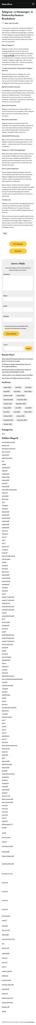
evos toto (5, 805)
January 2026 (20, 395)
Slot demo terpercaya (8, 448)
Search (6, 345)
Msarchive (7, 4)
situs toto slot (6, 837)
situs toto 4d (6, 452)
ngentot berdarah (7, 1002)
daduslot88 (5, 575)
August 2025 (7, 408)
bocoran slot (6, 748)
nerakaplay (5, 783)
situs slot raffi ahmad (8, 556)
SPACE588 (5, 934)
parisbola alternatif (8, 864)
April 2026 (17, 391)
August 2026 (7, 387)
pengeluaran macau (8, 676)
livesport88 (5, 480)
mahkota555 (6, 603)
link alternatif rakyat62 (9, 707)
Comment (7, 274)
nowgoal (4, 669)
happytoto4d (6, 518)
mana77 (4, 920)
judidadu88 (5, 474)
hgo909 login (6, 695)
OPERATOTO (6, 660)
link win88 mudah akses (9, 489)
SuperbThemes (30, 1022)
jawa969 (4, 682)
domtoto (4, 691)
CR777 (4, 967)
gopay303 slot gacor (8, 774)
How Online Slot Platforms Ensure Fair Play (16, 378)
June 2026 (28, 387)
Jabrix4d (4, 470)
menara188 (5, 767)
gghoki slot (5, 710)
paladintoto (5, 736)
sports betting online (8, 442)
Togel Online (6, 477)
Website (6, 316)
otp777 (4, 818)
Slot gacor (5, 534)
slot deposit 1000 (7, 846)
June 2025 (28, 408)
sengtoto (5, 793)
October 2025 (8, 403)
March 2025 (27, 412)
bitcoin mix (5, 571)
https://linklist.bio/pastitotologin (12, 679)
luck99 (4, 726)
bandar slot (5, 546)
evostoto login (6, 980)
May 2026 (6, 391)
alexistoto (5, 755)
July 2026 (18, 387)
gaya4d (4, 827)
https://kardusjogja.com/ (10, 745)
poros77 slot (6, 796)
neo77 (4, 594)
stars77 (4, 537)
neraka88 (5, 786)
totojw (4, 663)
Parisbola (5, 926)
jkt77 (3, 502)
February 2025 (8, 416)
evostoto (5, 704)
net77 (4, 540)
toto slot (4, 958)
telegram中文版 (9, 55)
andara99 (5, 647)
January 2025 (20, 416)
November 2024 (22, 420)
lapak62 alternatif (7, 685)
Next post (18, 251)
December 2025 (8, 399)
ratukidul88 (5, 789)
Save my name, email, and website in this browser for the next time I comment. (16, 327)
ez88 (3, 758)
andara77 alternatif (8, 597)
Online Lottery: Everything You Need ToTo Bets (17, 375)
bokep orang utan (7, 998)
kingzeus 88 (5, 1007)
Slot (3, 461)
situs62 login (6, 622)
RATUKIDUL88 (7, 764)
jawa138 (4, 483)
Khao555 (5, 821)
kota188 (4, 770)
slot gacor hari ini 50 (8, 939)
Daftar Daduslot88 (8, 856)
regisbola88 (5, 953)
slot (3, 943)
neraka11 (5, 780)
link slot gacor (6, 559)
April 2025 (17, 412)
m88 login (5, 976)
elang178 (5, 993)
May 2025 (6, 412)
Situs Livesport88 (7, 802)
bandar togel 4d (7, 971)
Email (5, 306)
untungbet (5, 496)
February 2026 (8, 395)
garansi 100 (5, 948)
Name (5, 296)
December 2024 (8, 420)
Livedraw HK (6, 467)
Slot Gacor (5, 499)
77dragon (5, 505)
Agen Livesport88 (7, 799)
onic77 (4, 729)
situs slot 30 (6, 930)
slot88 (4, 464)
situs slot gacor (6, 657)
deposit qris (5, 445)
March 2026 (27, 391)
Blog (5, 233)
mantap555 (5, 455)
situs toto (5, 530)
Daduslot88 (5, 851)
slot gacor (5, 508)
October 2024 (8, 424)
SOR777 (4, 842)
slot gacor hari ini (7, 873)
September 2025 (21, 403)
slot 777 (4, 739)
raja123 (4, 613)
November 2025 (22, 399)
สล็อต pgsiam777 (7, 824)
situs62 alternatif (7, 644)
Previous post (18, 244)
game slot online (7, 458)
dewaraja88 (5, 761)
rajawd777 (5, 666)
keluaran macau (7, 717)
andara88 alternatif (8, 616)
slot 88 (4, 562)
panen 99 (5, 493)
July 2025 (18, 408)
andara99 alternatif (8, 606)
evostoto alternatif (8, 984)
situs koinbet (6, 916)
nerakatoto (5, 777)
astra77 (4, 733)
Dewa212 (5, 673)
